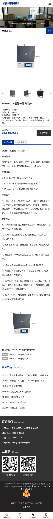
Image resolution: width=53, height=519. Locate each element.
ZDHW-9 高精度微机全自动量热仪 (16, 391)
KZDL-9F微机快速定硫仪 (12, 386)
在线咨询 (44, 132)
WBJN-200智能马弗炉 (18, 358)
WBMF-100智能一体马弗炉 (23, 349)
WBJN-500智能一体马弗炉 (20, 354)
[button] (23, 26)
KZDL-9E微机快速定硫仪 (12, 375)
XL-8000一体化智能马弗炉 (13, 397)
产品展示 (20, 517)
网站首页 (6, 517)
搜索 (49, 31)
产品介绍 (8, 142)
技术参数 (20, 142)
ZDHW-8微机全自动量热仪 (37, 375)
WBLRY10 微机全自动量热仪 (14, 402)
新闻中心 (33, 517)
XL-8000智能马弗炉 (36, 380)
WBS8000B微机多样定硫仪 (13, 407)
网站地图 (28, 489)
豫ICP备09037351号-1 (36, 486)
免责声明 (26, 506)
